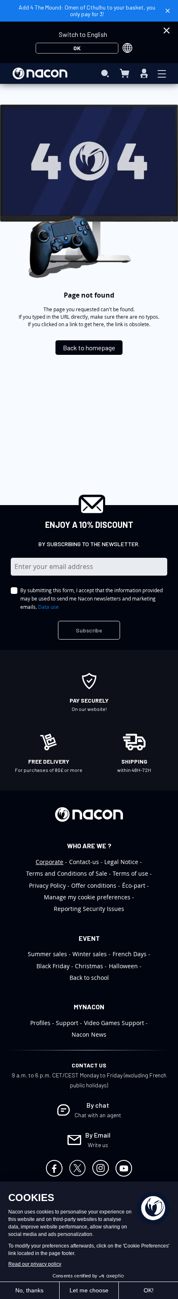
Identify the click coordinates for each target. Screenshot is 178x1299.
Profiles (40, 1023)
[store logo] (40, 73)
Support (67, 1023)
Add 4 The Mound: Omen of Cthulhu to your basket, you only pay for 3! (87, 10)
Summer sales (47, 954)
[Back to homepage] (89, 340)
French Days (130, 954)
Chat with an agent (98, 1114)
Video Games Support (114, 1023)
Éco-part (133, 885)
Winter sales (89, 954)
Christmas (89, 966)
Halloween (123, 966)
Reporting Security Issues (89, 909)
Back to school (89, 978)
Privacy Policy (47, 885)
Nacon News (89, 1034)
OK (77, 47)
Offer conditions (93, 885)
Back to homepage (89, 348)
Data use (48, 606)
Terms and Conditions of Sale (66, 873)
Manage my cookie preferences (87, 897)
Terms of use (130, 873)
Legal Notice (121, 862)
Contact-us (84, 862)
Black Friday (53, 966)
